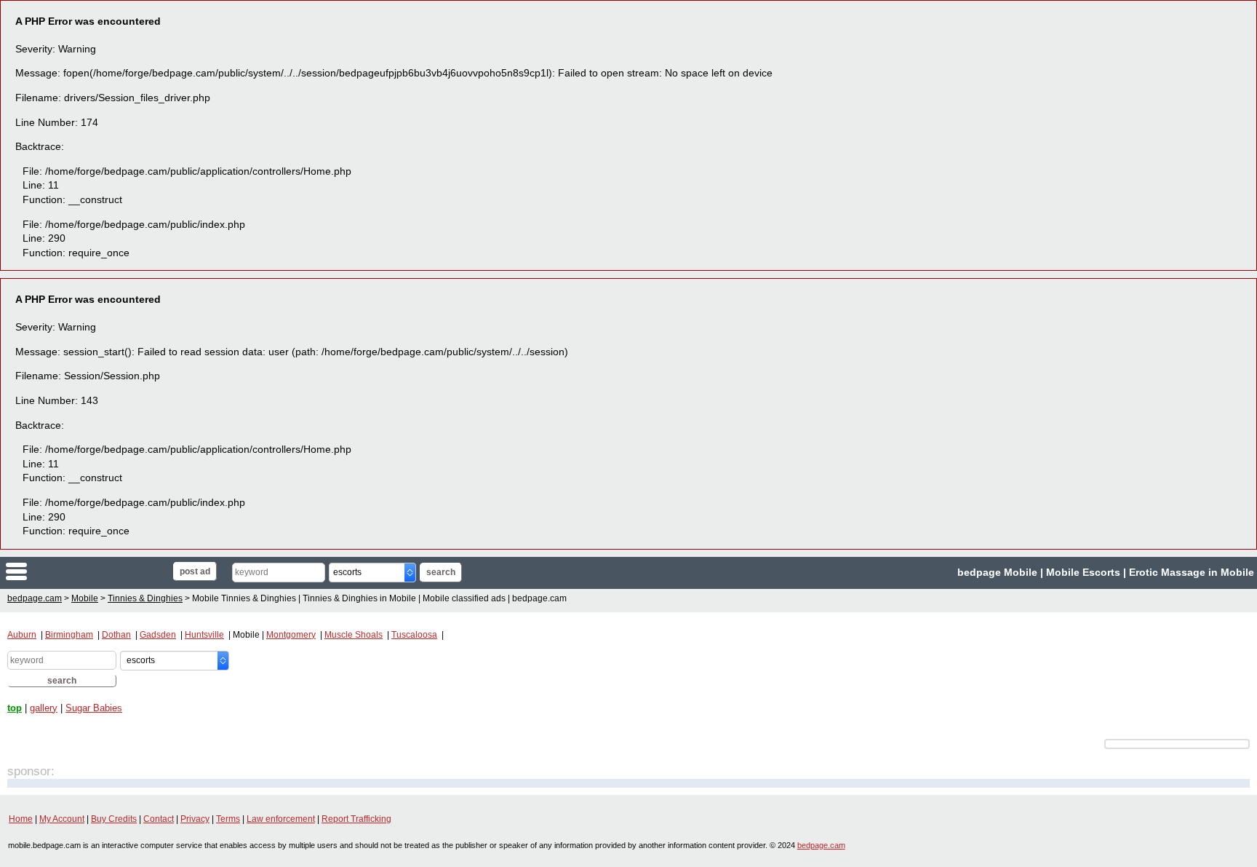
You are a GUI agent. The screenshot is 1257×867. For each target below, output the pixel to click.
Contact (158, 819)
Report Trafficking (356, 819)
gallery (43, 707)
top (14, 707)
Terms (228, 819)
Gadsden (158, 635)
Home (21, 819)
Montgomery (291, 635)
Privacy (195, 819)
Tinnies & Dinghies (145, 598)
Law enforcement (281, 819)
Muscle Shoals (353, 635)
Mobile (84, 598)
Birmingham (69, 635)
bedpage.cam (99, 572)
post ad (195, 571)
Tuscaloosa (414, 635)
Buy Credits (114, 819)
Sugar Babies (93, 707)
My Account (61, 819)
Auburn (21, 635)
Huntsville (204, 635)
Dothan (116, 635)
